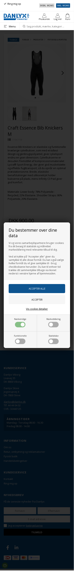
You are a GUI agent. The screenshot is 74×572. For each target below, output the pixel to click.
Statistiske (53, 335)
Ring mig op (14, 4)
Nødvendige (20, 319)
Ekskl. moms (47, 5)
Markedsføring (53, 319)
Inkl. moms (63, 5)
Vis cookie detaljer (37, 309)
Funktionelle (20, 335)
